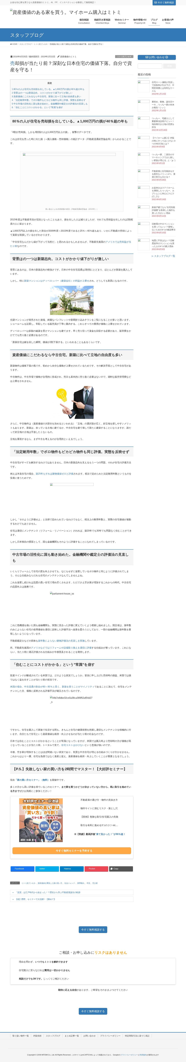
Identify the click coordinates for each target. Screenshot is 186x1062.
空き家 (95, 883)
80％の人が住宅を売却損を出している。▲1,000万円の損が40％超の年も (48, 89)
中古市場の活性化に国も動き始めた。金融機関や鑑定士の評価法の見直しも (50, 103)
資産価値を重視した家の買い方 (50, 883)
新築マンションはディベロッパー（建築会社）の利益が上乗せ (56, 281)
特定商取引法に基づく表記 (137, 1036)
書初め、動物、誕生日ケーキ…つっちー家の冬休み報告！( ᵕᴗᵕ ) (163, 105)
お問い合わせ (89, 1036)
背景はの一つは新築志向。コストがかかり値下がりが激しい (42, 93)
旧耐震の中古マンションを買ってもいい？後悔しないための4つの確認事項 (163, 227)
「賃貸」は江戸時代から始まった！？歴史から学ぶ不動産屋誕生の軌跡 (47, 892)
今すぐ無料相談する (93, 929)
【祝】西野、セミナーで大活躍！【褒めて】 (35, 899)
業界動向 (80, 883)
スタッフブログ (53, 1036)
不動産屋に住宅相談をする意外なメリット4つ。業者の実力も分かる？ (163, 174)
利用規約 (143, 1055)
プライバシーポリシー (110, 1036)
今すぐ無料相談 (166, 2)
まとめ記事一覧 (72, 1036)
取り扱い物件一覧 (20, 1036)
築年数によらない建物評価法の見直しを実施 (61, 641)
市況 (88, 883)
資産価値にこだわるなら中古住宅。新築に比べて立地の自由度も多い (46, 96)
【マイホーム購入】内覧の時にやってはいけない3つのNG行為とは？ (163, 141)
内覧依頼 (37, 1036)
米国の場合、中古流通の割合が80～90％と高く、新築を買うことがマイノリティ (52, 686)
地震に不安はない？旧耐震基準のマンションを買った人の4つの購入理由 (163, 243)
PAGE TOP (178, 1027)
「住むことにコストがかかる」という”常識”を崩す (37, 107)
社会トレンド (70, 883)
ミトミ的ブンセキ (124, 57)
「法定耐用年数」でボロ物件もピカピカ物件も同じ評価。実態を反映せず (48, 100)
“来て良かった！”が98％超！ (110, 834)
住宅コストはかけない (73, 745)
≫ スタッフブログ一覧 (163, 256)
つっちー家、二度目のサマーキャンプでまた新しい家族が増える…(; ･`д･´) (163, 157)
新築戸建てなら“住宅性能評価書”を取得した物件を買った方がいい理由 (163, 210)
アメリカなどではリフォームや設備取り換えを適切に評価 (61, 647)
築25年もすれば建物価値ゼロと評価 (54, 473)
